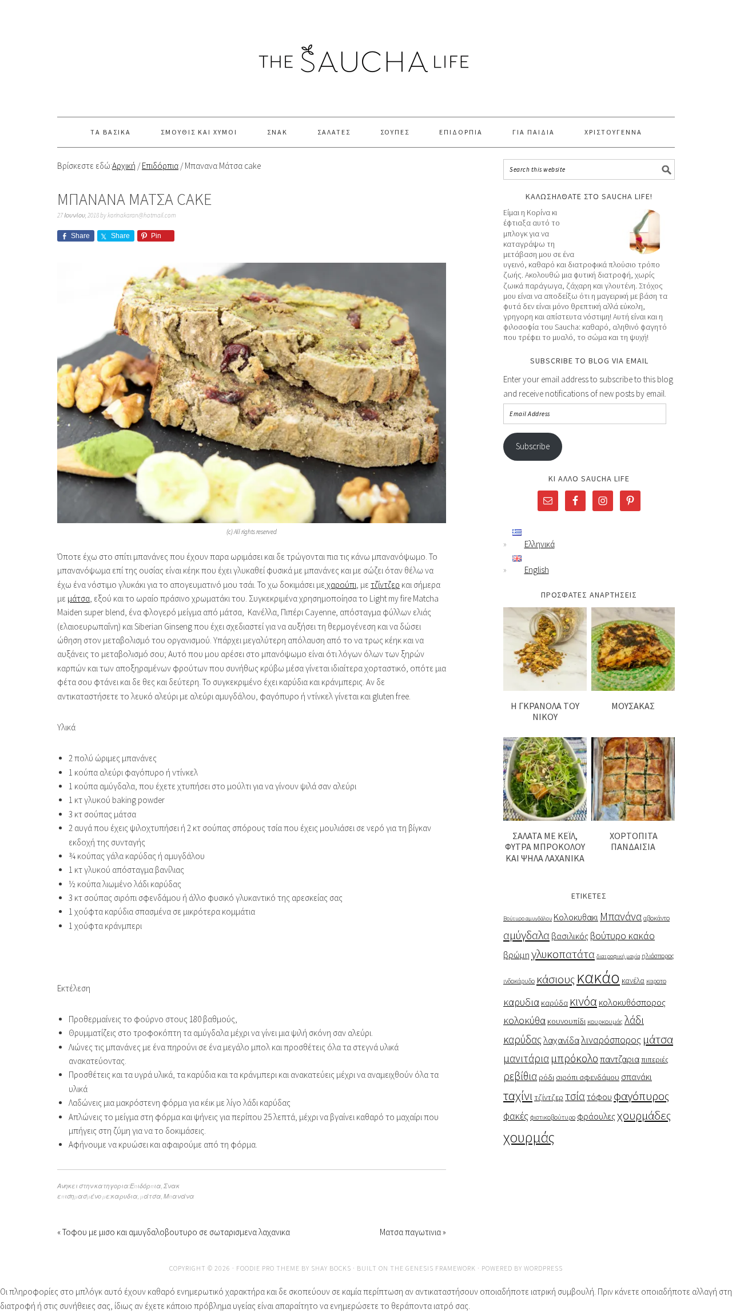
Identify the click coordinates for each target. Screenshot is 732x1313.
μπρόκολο (574, 1058)
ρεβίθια (520, 1076)
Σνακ (172, 1186)
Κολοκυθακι (576, 917)
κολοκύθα (524, 1020)
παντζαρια (619, 1059)
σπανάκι (636, 1076)
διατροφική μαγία (618, 956)
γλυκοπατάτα (563, 954)
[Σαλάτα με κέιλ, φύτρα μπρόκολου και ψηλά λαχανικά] (545, 817)
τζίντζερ (385, 584)
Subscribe (533, 446)
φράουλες (596, 1116)
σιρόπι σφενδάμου (587, 1077)
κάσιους (555, 979)
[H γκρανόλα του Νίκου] (545, 687)
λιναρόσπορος (611, 1040)
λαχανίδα (561, 1040)
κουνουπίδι (566, 1021)
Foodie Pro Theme (268, 1268)
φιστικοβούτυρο (552, 1117)
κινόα (583, 1001)
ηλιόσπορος (658, 955)
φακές (515, 1116)
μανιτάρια (526, 1058)
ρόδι (546, 1077)
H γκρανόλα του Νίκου (545, 711)
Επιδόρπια (145, 1186)
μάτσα (78, 598)
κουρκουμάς (605, 1021)
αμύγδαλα (526, 935)
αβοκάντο (656, 917)
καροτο (656, 980)
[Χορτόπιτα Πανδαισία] (633, 817)
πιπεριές (655, 1060)
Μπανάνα (179, 1196)
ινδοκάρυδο (519, 980)
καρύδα (554, 1003)
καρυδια (124, 1196)
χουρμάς (529, 1137)
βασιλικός (569, 936)
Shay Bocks (331, 1268)
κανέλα (633, 981)
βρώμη (516, 955)
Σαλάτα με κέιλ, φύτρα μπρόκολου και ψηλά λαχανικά (545, 846)
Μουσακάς (633, 705)
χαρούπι (340, 584)
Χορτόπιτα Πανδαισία (633, 841)
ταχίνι (517, 1095)
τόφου (599, 1096)
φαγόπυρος (641, 1096)
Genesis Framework (440, 1268)
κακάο (598, 977)
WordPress (543, 1268)
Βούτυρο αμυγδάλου (527, 918)
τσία (575, 1096)
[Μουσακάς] (633, 687)
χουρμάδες (644, 1115)
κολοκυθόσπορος (632, 1002)
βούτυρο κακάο (622, 936)
